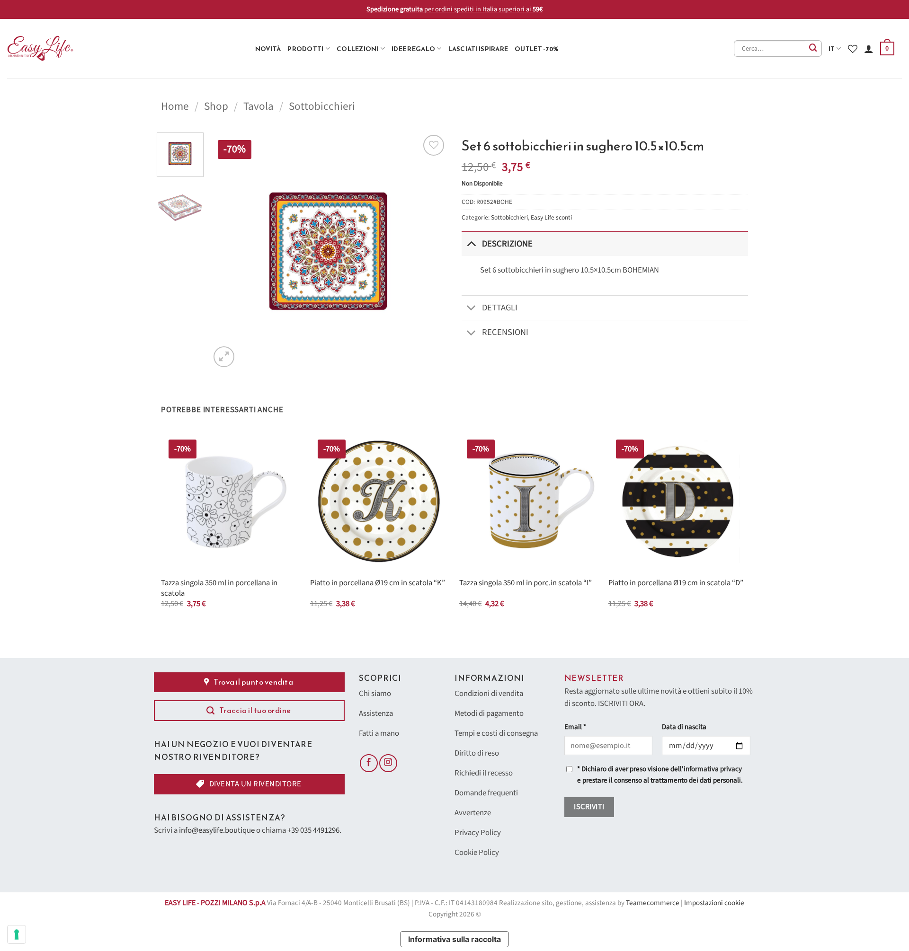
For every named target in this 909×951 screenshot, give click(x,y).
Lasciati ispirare (478, 48)
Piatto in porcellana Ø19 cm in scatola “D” (675, 583)
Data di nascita (684, 727)
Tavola (258, 106)
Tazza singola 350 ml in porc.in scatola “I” (525, 583)
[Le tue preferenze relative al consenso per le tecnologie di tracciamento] (17, 934)
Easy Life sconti (551, 217)
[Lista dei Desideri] (852, 48)
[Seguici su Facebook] (369, 763)
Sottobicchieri (322, 106)
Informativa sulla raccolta (454, 939)
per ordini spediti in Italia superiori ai (454, 9)
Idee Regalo (413, 48)
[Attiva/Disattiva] (471, 243)
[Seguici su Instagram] (388, 763)
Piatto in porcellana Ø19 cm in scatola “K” (377, 583)
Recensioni (505, 332)
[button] (887, 48)
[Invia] (813, 48)
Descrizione (507, 244)
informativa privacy (713, 769)
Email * (575, 727)
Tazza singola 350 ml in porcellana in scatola (219, 588)
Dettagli (499, 307)
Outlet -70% (537, 48)
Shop (216, 106)
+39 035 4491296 (313, 830)
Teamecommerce (652, 903)
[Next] (430, 250)
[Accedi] (868, 48)
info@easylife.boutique (217, 830)
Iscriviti (589, 806)
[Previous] (226, 250)
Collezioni (358, 48)
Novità (268, 48)
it (832, 48)
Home (175, 106)
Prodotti (305, 48)
